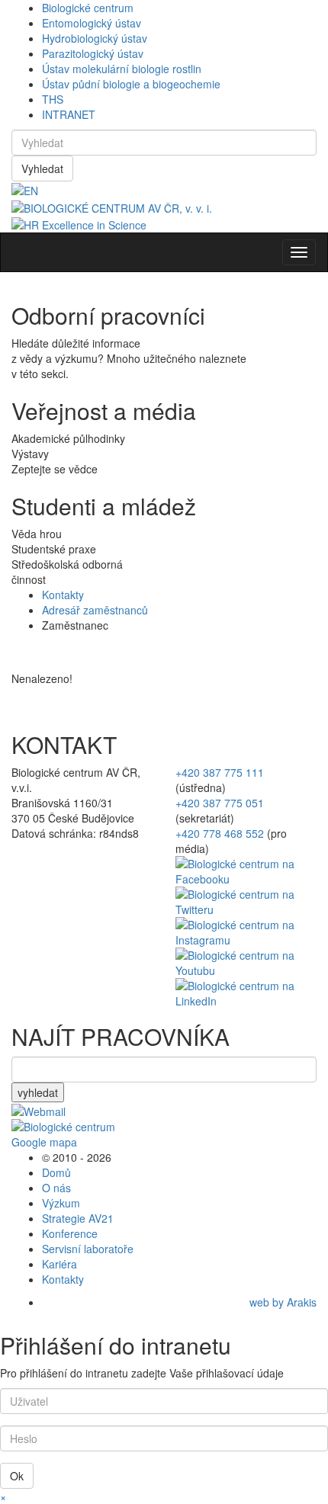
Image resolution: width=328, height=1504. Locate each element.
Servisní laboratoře (87, 1248)
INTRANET (68, 114)
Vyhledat (42, 168)
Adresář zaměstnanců (95, 609)
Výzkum (61, 1203)
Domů (56, 1172)
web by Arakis (283, 1302)
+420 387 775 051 (219, 802)
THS (52, 99)
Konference (70, 1233)
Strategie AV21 (78, 1218)
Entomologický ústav (91, 22)
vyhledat (38, 1092)
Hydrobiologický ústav (94, 38)
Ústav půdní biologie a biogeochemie (131, 83)
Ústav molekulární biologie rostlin (121, 68)
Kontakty (63, 594)
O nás (56, 1187)
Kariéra (59, 1264)
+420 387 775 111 (219, 772)
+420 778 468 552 (219, 833)
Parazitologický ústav (92, 53)
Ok (17, 1475)
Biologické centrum (87, 7)
